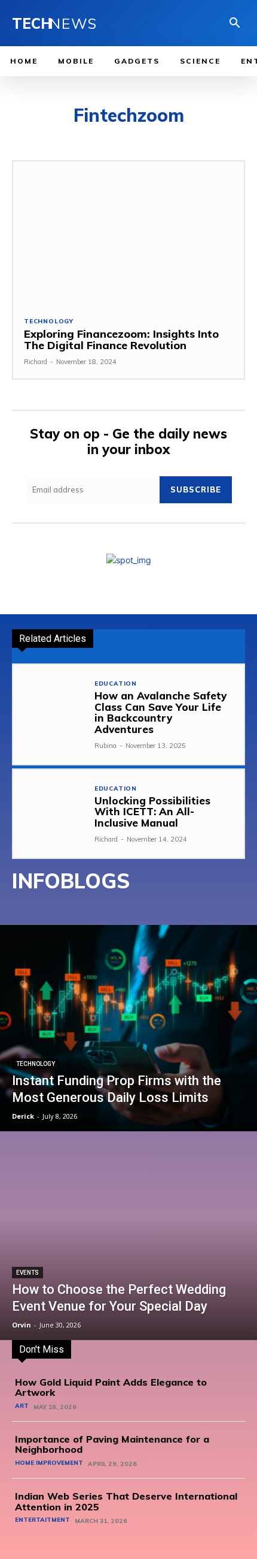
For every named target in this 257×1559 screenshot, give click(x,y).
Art (22, 1406)
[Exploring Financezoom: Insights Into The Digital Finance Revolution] (128, 233)
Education (115, 684)
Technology (49, 322)
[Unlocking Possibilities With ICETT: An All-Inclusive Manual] (50, 806)
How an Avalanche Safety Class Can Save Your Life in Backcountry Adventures (160, 712)
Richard (35, 362)
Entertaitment (42, 1520)
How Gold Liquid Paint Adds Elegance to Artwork (111, 1387)
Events (27, 1272)
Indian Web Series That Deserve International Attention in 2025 (126, 1501)
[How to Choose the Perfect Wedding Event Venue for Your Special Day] (128, 1237)
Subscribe (195, 489)
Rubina (105, 745)
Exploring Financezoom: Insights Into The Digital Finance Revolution (121, 340)
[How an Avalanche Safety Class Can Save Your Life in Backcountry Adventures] (50, 701)
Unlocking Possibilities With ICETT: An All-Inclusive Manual (152, 811)
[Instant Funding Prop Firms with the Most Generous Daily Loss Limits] (128, 1028)
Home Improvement (49, 1463)
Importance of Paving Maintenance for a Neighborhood (112, 1444)
